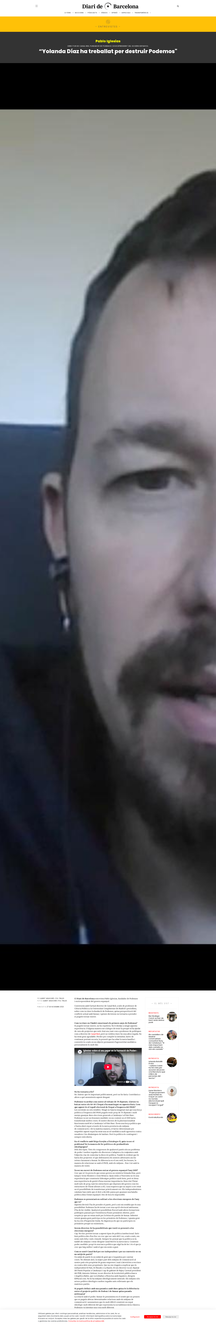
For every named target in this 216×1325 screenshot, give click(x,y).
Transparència (141, 13)
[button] (36, 6)
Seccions (79, 13)
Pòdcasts (92, 13)
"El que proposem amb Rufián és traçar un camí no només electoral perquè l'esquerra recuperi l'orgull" (157, 1098)
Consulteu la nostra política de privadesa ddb (86, 1321)
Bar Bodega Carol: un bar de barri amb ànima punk (156, 1019)
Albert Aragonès (47, 998)
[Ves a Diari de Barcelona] (108, 6)
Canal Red (95, 1034)
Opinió (115, 13)
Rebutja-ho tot (170, 1317)
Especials (126, 13)
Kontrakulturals (156, 1117)
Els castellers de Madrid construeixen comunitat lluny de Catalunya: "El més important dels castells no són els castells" (156, 1042)
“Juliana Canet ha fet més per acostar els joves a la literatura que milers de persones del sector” (157, 1070)
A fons (68, 13)
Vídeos (104, 13)
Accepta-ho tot (152, 1317)
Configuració (135, 1317)
